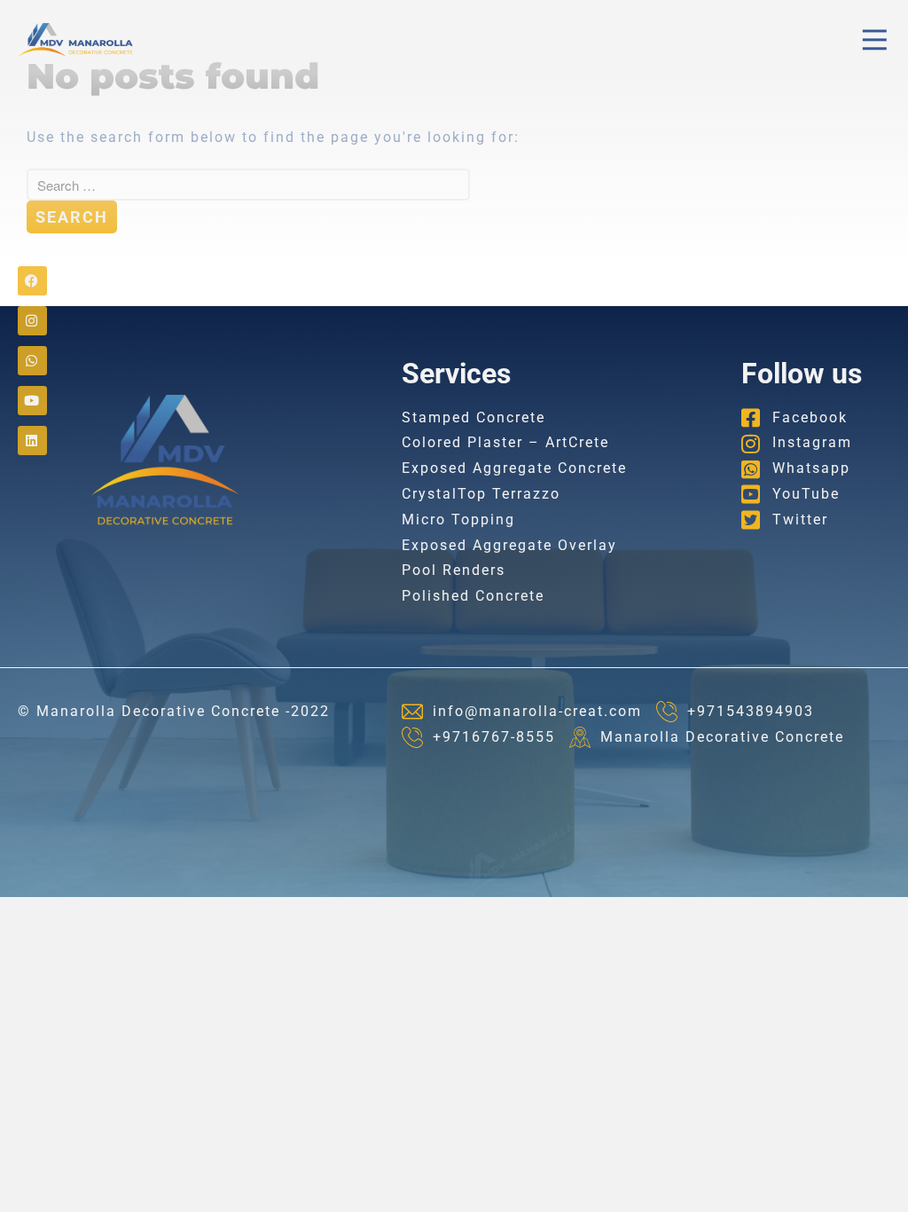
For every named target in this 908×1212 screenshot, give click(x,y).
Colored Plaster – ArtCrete (505, 442)
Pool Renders (453, 570)
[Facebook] (32, 280)
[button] (874, 40)
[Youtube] (32, 400)
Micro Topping (458, 519)
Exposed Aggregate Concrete (514, 468)
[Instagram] (32, 320)
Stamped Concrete (473, 417)
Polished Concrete (473, 595)
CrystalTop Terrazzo (481, 493)
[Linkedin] (32, 440)
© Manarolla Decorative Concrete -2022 (174, 711)
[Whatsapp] (32, 360)
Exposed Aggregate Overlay (509, 545)
